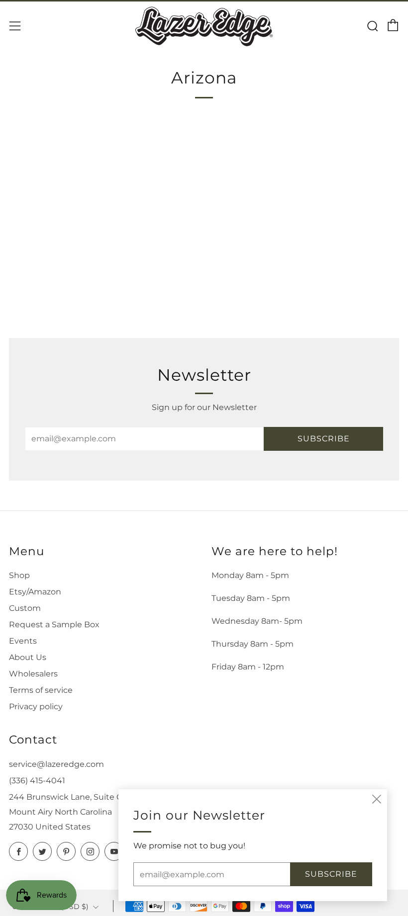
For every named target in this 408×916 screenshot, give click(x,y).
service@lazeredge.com (56, 764)
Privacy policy (36, 706)
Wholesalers (33, 673)
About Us (27, 657)
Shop (19, 575)
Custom (25, 608)
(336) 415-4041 (37, 780)
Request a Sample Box (54, 624)
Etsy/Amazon (35, 591)
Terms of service (41, 690)
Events (23, 641)
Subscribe (324, 438)
